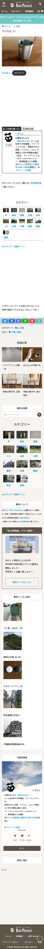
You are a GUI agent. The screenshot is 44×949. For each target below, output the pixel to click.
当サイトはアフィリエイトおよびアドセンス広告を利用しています (22, 18)
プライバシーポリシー (11, 942)
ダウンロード (19, 73)
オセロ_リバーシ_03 (12, 686)
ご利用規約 (34, 182)
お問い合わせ (33, 936)
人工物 (16, 26)
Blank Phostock (16, 510)
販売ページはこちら (22, 582)
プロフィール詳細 (23, 170)
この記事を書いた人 (12, 129)
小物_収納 (16, 331)
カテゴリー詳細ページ (14, 246)
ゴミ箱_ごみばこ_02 (12, 627)
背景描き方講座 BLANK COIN (27, 166)
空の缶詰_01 (6, 73)
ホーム (4, 11)
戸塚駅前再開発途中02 (13, 744)
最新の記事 (29, 129)
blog (40, 942)
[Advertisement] (22, 100)
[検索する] (39, 415)
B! (18, 320)
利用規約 (29, 11)
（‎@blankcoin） (22, 140)
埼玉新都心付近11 (11, 715)
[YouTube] (10, 146)
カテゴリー (16, 11)
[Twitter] (7, 146)
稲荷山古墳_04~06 (12, 656)
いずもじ (19, 133)
